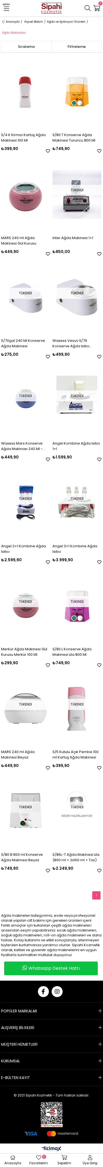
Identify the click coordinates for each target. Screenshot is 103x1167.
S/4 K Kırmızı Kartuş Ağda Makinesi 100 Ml (23, 137)
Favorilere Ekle (48, 151)
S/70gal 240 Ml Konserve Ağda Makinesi (23, 343)
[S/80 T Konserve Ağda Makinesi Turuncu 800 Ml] (76, 91)
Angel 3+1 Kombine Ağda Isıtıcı (74, 548)
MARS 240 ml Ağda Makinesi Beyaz (18, 754)
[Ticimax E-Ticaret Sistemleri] (51, 1149)
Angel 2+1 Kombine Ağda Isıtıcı (23, 548)
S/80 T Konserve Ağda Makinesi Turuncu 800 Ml (73, 137)
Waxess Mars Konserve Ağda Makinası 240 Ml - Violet (22, 446)
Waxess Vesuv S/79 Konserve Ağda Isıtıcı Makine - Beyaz (71, 343)
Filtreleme (77, 46)
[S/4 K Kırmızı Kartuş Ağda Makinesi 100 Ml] (25, 91)
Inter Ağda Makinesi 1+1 (72, 237)
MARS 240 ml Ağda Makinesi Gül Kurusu (18, 240)
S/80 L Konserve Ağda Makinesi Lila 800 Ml (71, 651)
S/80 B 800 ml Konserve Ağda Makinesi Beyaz (22, 857)
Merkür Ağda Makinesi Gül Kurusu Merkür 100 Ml (24, 651)
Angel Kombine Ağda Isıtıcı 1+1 (76, 446)
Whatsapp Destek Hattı (54, 968)
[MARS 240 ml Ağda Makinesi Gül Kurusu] (25, 194)
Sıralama (26, 46)
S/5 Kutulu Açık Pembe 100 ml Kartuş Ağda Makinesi (75, 754)
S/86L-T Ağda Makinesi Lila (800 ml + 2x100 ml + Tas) (75, 857)
